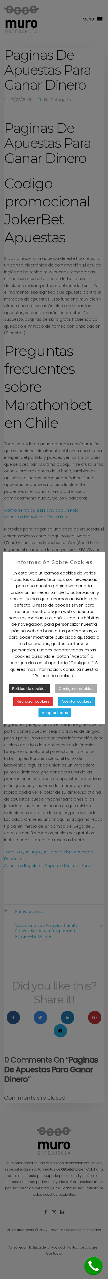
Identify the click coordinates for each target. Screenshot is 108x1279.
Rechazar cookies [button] (33, 701)
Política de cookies (29, 688)
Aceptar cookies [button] (76, 701)
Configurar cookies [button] (76, 688)
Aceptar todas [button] (55, 712)
